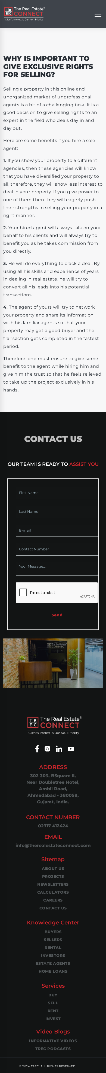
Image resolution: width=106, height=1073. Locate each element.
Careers (53, 900)
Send (57, 615)
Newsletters (53, 884)
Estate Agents (53, 963)
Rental (53, 947)
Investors (53, 955)
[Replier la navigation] (98, 14)
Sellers (53, 939)
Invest (53, 1018)
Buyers (53, 931)
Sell (53, 1002)
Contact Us (53, 908)
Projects (53, 876)
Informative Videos (53, 1040)
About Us (53, 868)
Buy (53, 995)
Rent (53, 1010)
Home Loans (53, 971)
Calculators (53, 892)
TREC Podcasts (53, 1048)
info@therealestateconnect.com (53, 845)
